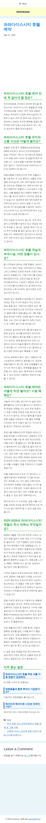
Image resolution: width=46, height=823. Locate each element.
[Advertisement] (23, 64)
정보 (9, 720)
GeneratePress (34, 819)
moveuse (23, 11)
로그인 (27, 755)
